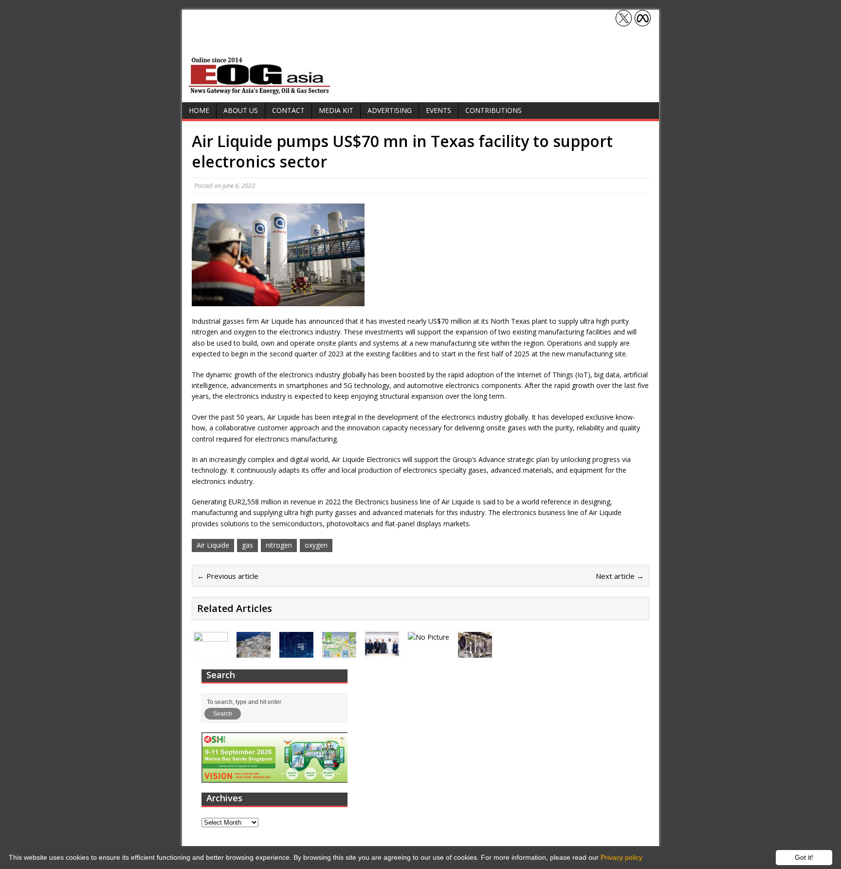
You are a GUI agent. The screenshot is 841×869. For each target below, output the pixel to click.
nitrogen (279, 545)
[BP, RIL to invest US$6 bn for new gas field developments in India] (211, 652)
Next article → (620, 576)
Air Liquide (213, 545)
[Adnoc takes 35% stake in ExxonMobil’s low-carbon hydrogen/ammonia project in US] (382, 652)
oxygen (316, 545)
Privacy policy (621, 857)
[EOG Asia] (260, 91)
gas (247, 545)
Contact (288, 110)
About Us (240, 110)
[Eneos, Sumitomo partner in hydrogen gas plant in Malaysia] (428, 637)
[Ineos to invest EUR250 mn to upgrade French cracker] (254, 651)
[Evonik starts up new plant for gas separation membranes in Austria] (339, 652)
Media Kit (336, 110)
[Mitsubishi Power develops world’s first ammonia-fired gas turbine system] (475, 652)
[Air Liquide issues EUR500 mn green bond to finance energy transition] (296, 651)
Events (438, 110)
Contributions (493, 110)
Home (199, 110)
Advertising (389, 110)
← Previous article (227, 576)
